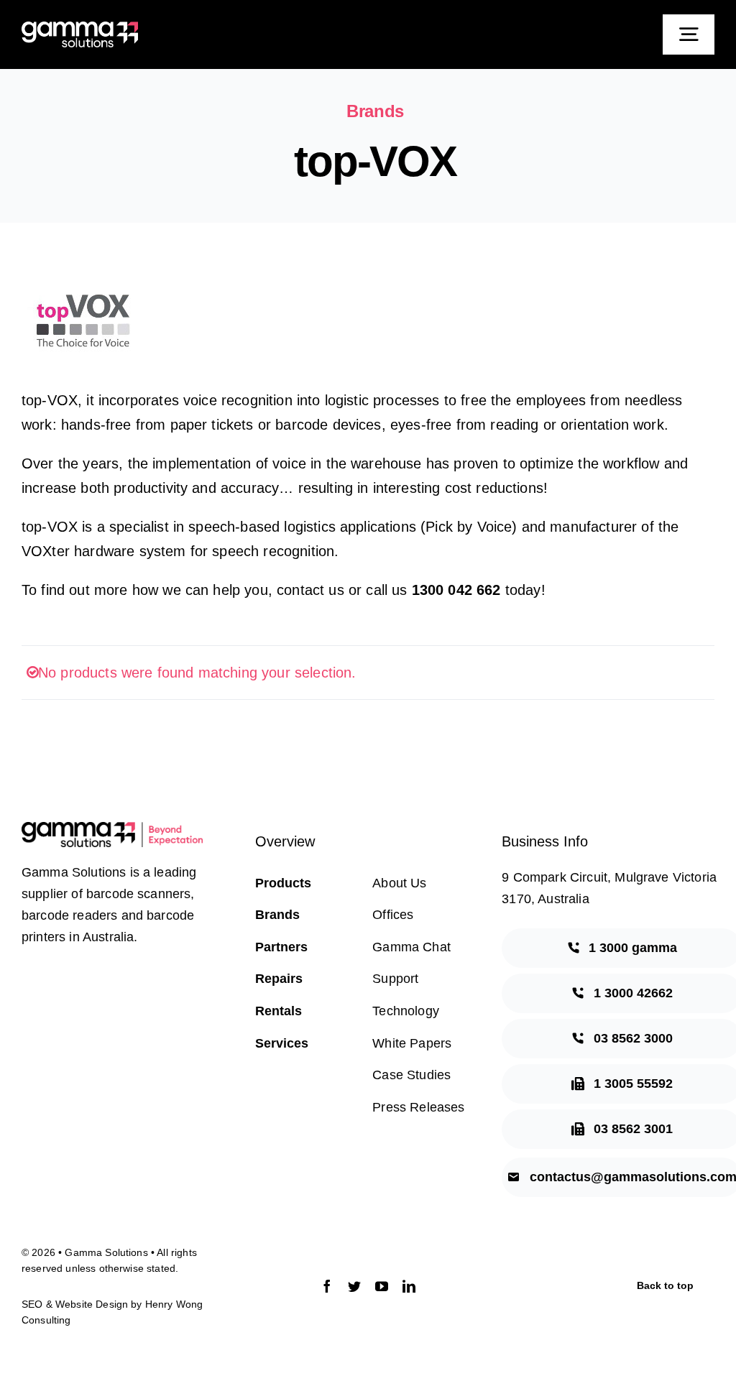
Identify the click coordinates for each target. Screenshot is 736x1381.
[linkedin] (408, 1286)
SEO (32, 1304)
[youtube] (381, 1286)
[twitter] (354, 1286)
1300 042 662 (456, 590)
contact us (310, 590)
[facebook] (327, 1286)
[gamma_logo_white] (80, 29)
